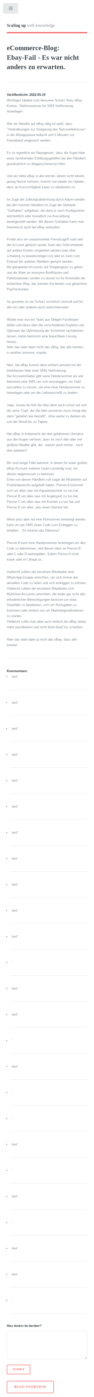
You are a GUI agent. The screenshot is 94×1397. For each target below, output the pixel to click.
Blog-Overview (30, 1387)
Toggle (11, 9)
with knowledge (31, 25)
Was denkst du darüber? (24, 1326)
